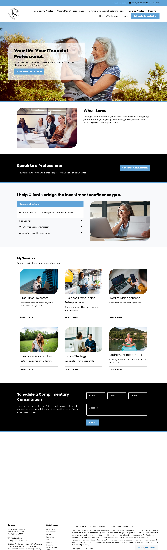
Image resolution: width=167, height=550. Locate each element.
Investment (51, 532)
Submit (93, 422)
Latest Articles (51, 547)
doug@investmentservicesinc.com (146, 3)
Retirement (50, 529)
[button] (43, 11)
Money (49, 542)
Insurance (50, 537)
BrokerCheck (128, 526)
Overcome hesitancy (29, 204)
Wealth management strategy (34, 227)
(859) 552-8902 (120, 3)
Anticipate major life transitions (34, 233)
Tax (47, 540)
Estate (48, 534)
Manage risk (25, 221)
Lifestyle (49, 545)
